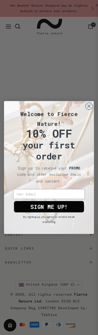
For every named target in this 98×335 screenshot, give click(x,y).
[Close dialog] (88, 106)
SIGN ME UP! (49, 206)
